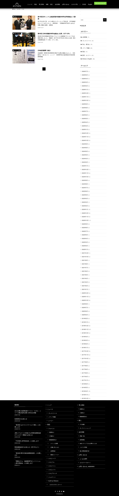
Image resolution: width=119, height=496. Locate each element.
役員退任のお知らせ (21, 420)
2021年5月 (86, 275)
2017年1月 (86, 380)
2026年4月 (86, 78)
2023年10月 (86, 177)
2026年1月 (86, 89)
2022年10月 (86, 220)
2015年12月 (86, 398)
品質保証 (52, 451)
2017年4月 (86, 376)
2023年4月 (86, 198)
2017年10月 (86, 358)
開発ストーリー (54, 455)
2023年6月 (86, 191)
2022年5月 (86, 235)
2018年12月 (86, 326)
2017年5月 (86, 373)
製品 (48, 424)
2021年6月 (86, 271)
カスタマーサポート (85, 462)
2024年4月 (86, 158)
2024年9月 (86, 144)
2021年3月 (86, 282)
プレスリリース (87, 41)
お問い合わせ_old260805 (86, 466)
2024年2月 (86, 162)
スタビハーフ (52, 458)
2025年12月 (86, 93)
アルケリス (51, 428)
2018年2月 (86, 344)
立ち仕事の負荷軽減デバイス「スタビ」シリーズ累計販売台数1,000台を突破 (28, 413)
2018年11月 (86, 329)
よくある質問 (83, 459)
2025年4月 (86, 122)
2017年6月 (86, 369)
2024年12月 (86, 133)
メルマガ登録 (83, 447)
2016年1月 (86, 395)
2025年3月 (86, 126)
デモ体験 (82, 424)
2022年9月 (86, 224)
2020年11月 (86, 296)
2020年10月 (86, 300)
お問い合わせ (83, 455)
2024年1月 (86, 166)
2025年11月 (86, 97)
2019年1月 (86, 322)
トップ (49, 405)
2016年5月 (86, 387)
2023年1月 (86, 209)
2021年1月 (86, 289)
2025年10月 (86, 100)
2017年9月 (86, 362)
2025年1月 (86, 129)
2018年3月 (86, 340)
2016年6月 (86, 384)
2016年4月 (86, 391)
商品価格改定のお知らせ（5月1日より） (27, 448)
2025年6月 (86, 115)
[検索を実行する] (105, 19)
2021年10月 (86, 256)
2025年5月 (86, 118)
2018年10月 (86, 333)
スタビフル (51, 462)
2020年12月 (86, 293)
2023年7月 (86, 187)
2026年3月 (86, 82)
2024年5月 (86, 155)
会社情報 (81, 432)
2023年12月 (86, 169)
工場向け (51, 436)
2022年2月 (86, 246)
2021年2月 (86, 286)
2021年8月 (86, 264)
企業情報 (85, 37)
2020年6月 (86, 311)
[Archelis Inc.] (17, 4)
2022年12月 (86, 213)
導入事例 (81, 405)
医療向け (51, 432)
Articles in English (88, 59)
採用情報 (82, 440)
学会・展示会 (87, 44)
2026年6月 (86, 75)
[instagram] (59, 491)
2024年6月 (86, 151)
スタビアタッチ (52, 473)
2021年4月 (86, 278)
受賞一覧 (82, 436)
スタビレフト (52, 469)
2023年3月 (86, 202)
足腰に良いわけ (54, 447)
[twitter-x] (57, 491)
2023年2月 (86, 206)
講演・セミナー (87, 55)
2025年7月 (86, 111)
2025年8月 (86, 108)
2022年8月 (86, 227)
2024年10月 (86, 140)
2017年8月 (86, 366)
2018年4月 (86, 336)
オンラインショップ (85, 428)
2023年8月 (86, 184)
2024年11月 (86, 137)
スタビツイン (52, 466)
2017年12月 (86, 351)
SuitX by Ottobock (53, 481)
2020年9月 (86, 304)
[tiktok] (61, 491)
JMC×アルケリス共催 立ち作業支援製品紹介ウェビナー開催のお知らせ (28, 435)
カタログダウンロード (55, 484)
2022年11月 (86, 216)
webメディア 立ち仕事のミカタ (88, 443)
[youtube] (63, 491)
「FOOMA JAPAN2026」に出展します (27, 442)
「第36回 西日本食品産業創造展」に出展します (28, 455)
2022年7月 (86, 231)
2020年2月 (86, 315)
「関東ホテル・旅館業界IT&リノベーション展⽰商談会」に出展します (27, 463)
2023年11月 (86, 173)
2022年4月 (86, 238)
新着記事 (83, 25)
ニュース (50, 409)
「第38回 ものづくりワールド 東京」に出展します (28, 427)
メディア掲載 (87, 48)
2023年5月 (86, 195)
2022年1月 (86, 249)
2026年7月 (86, 71)
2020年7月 (86, 307)
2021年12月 (86, 253)
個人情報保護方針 (84, 451)
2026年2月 (86, 86)
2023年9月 (86, 180)
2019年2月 (86, 318)
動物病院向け (53, 440)
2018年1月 (86, 347)
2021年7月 (86, 267)
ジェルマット (52, 477)
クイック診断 (53, 443)
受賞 (84, 51)
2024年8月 (86, 147)
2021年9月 (86, 260)
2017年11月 (86, 355)
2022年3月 (86, 242)
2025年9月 (86, 104)
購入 (80, 420)
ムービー (50, 420)
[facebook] (55, 491)
